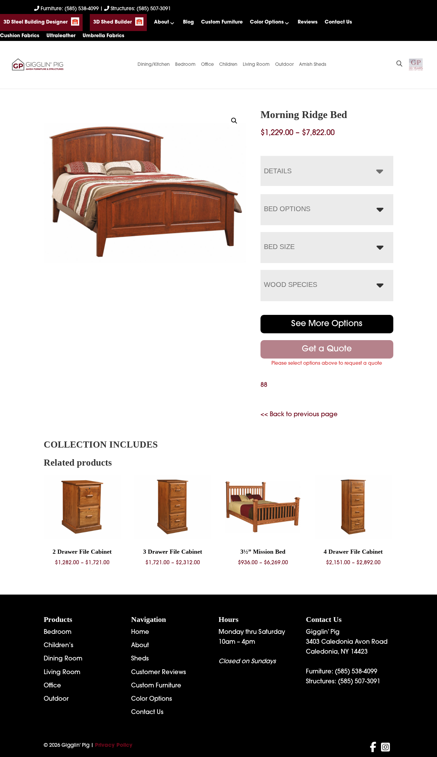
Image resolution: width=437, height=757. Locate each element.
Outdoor (284, 64)
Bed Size (279, 246)
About (161, 22)
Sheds (140, 659)
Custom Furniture (222, 22)
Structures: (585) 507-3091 (140, 9)
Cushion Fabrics (19, 36)
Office (207, 64)
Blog (188, 22)
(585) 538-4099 (356, 672)
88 (263, 385)
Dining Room (63, 659)
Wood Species (290, 284)
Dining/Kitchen (154, 64)
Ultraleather (60, 36)
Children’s (58, 646)
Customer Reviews (158, 673)
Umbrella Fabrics (103, 36)
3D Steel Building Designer (35, 22)
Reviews (308, 22)
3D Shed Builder (112, 22)
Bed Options (287, 209)
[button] (234, 121)
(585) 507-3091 (359, 682)
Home (140, 632)
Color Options (267, 22)
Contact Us (338, 22)
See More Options (326, 324)
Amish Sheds (312, 64)
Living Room (256, 64)
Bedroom (185, 64)
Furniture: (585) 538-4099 (69, 9)
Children (228, 64)
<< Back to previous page (299, 415)
